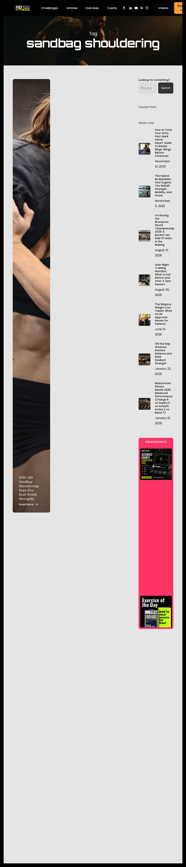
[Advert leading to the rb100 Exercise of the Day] (156, 611)
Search (165, 88)
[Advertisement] (154, 492)
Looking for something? (154, 80)
